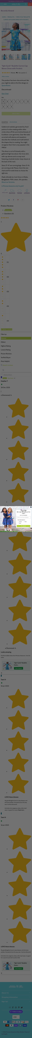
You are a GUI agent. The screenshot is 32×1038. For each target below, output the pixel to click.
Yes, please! (23, 526)
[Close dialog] (30, 507)
